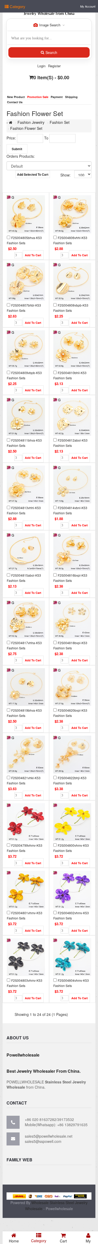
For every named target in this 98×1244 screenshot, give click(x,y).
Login (41, 65)
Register (54, 65)
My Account (87, 6)
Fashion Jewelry (31, 122)
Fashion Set (60, 122)
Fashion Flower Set (26, 128)
